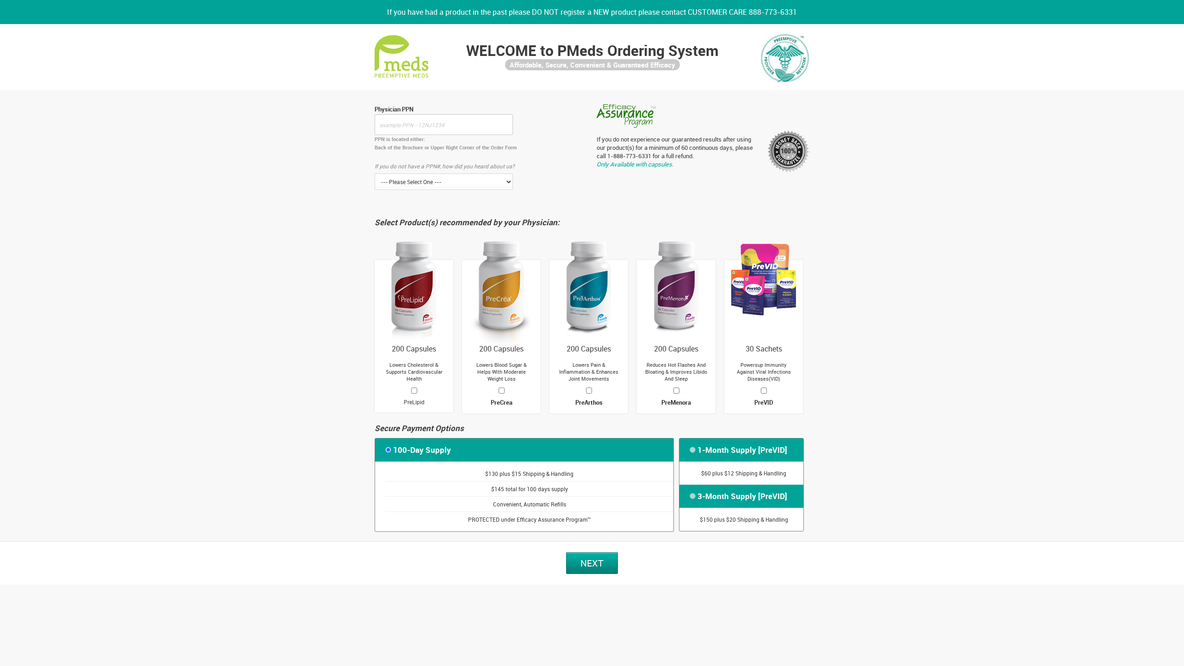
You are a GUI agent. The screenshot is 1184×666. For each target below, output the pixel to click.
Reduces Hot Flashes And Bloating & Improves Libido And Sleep (676, 371)
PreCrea (501, 402)
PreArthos (589, 402)
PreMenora (676, 402)
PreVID (763, 402)
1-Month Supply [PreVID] (742, 449)
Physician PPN (394, 109)
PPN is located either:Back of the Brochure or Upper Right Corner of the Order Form (446, 143)
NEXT (592, 563)
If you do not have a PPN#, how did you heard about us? (445, 166)
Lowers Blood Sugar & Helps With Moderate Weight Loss (501, 371)
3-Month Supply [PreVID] (742, 496)
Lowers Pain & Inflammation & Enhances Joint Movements (588, 371)
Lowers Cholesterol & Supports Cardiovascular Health (414, 371)
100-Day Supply (422, 449)
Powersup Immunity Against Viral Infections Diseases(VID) (764, 371)
